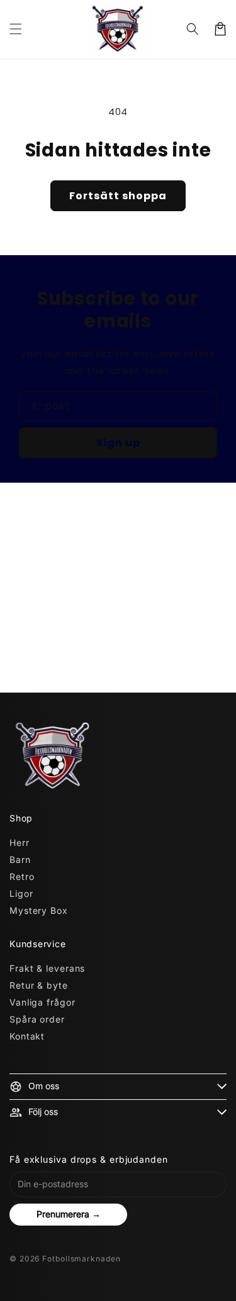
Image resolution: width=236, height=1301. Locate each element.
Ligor (21, 893)
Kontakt (27, 1036)
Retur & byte (38, 985)
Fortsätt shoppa (118, 196)
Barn (20, 859)
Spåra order (37, 1019)
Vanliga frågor (42, 1002)
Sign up (118, 443)
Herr (19, 842)
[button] (16, 29)
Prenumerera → (69, 1214)
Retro (22, 876)
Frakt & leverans (47, 968)
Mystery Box (38, 910)
